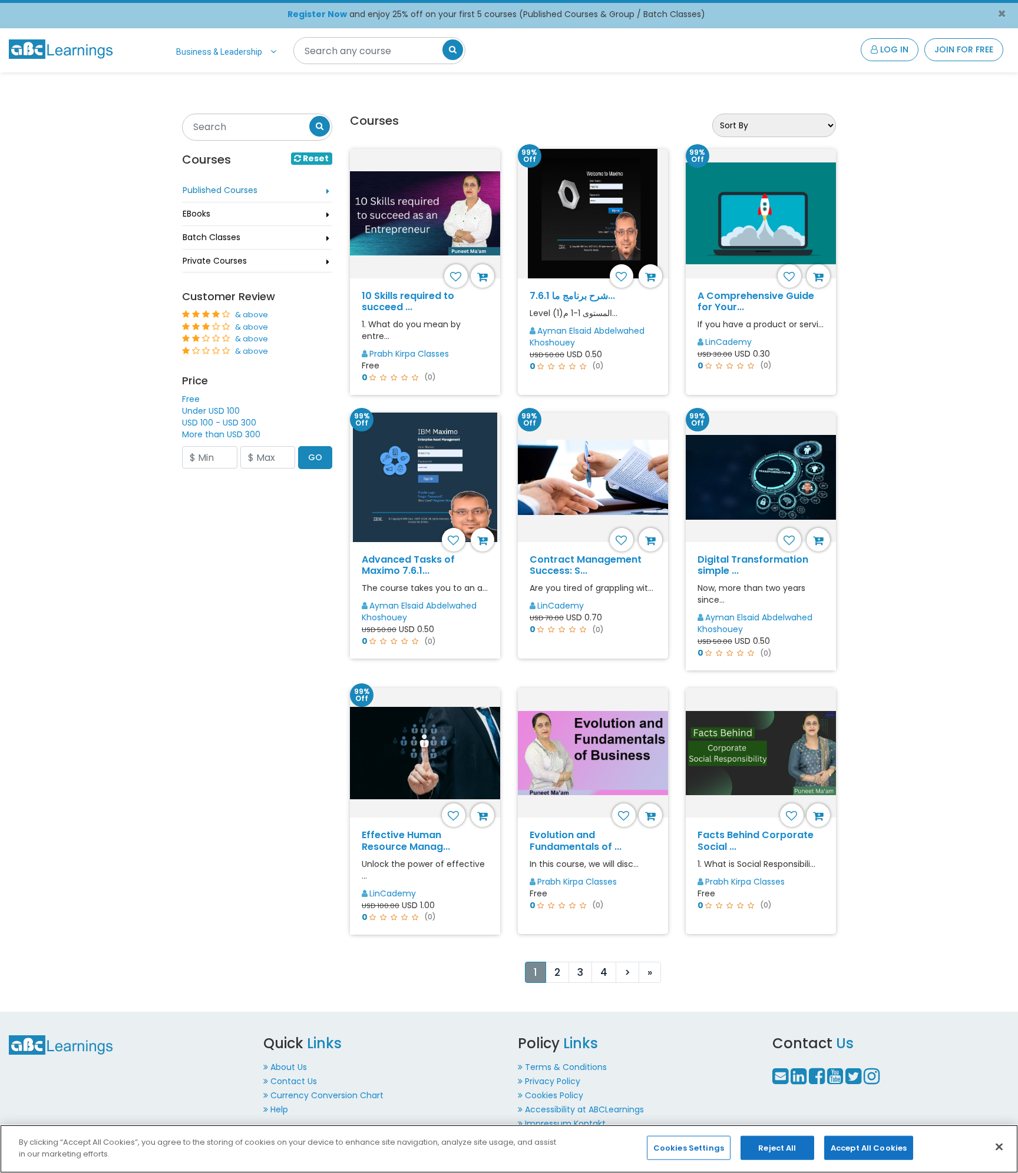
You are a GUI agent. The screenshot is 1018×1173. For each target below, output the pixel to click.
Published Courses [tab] (220, 190)
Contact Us (293, 1081)
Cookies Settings (688, 1148)
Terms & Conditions (566, 1067)
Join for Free (963, 49)
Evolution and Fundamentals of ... (576, 840)
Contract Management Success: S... (586, 565)
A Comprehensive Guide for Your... (756, 301)
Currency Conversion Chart (327, 1095)
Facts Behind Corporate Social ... (756, 840)
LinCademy (728, 342)
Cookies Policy (554, 1095)
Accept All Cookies (869, 1148)
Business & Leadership (219, 52)
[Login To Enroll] (484, 276)
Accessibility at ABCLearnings (584, 1109)
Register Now (317, 14)
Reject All (777, 1148)
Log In (893, 49)
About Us (288, 1067)
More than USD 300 (221, 434)
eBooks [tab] (196, 214)
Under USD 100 (211, 411)
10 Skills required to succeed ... (408, 301)
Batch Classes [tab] (211, 237)
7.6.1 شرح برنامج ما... (572, 296)
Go (315, 457)
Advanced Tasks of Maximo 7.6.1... (408, 565)
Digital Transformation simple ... (753, 565)
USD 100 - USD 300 (219, 422)
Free (191, 399)
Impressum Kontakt (565, 1123)
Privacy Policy (552, 1081)
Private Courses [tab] (215, 261)
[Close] (999, 1146)
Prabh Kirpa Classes (409, 354)
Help (279, 1109)
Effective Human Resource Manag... (406, 840)
